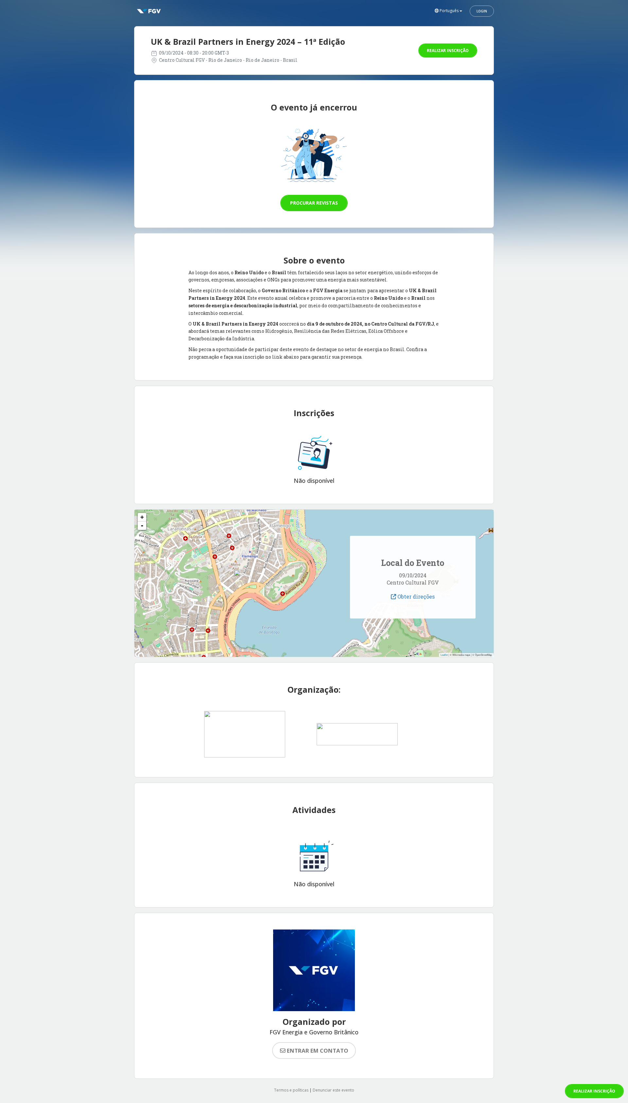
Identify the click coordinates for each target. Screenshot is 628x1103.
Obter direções (415, 596)
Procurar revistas (314, 203)
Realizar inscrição (448, 50)
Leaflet (444, 654)
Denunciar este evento (333, 1090)
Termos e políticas (291, 1090)
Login (482, 11)
